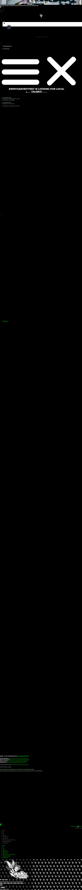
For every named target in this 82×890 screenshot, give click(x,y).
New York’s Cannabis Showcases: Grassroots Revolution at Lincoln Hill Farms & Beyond (19, 5)
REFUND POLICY (5, 857)
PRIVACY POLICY (5, 836)
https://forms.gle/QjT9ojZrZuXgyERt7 (18, 758)
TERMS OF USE (5, 838)
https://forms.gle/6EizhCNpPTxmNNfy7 (16, 762)
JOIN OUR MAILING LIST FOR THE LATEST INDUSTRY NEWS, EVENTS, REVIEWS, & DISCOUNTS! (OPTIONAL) (12, 882)
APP (3, 833)
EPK (3, 832)
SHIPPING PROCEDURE (7, 841)
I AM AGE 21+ (5, 879)
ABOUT (4, 830)
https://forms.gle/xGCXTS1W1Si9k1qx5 (19, 759)
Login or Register (7, 46)
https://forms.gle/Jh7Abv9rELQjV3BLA (18, 761)
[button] (42, 20)
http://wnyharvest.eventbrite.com (20, 764)
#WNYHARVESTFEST (23, 756)
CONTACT (4, 835)
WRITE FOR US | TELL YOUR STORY (9, 839)
